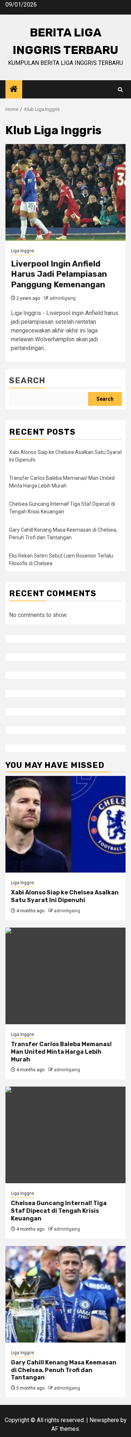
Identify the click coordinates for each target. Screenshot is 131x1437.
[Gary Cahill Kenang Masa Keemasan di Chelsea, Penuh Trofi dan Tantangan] (65, 1294)
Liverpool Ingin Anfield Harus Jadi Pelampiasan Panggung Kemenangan (59, 274)
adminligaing (62, 298)
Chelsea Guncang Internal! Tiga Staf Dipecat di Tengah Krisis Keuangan (59, 1211)
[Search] (120, 89)
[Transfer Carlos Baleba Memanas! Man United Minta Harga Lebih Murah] (65, 976)
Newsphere (104, 1420)
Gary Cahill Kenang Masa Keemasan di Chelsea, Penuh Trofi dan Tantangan (63, 1370)
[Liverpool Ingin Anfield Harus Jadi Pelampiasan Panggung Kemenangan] (65, 192)
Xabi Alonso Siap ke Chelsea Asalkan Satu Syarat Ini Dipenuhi (65, 896)
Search (27, 380)
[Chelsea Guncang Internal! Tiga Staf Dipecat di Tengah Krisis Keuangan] (65, 1135)
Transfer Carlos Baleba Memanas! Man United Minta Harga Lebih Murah (61, 1052)
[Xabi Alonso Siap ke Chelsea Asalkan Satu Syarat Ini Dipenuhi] (65, 824)
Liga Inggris (22, 250)
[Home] (14, 90)
